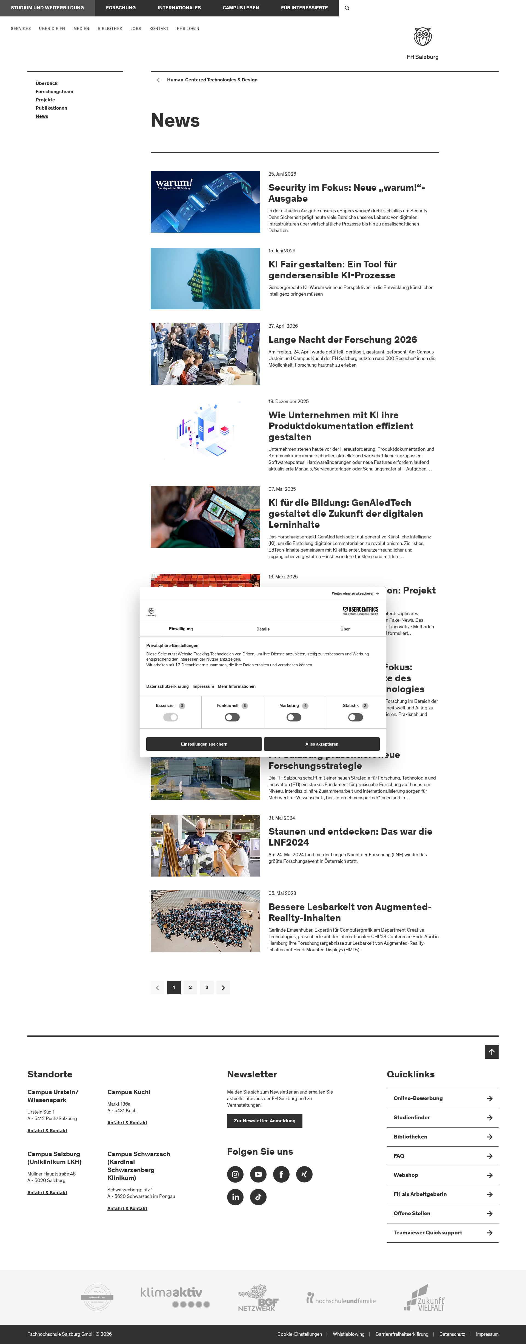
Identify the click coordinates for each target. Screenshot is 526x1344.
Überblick (47, 83)
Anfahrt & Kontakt (47, 1131)
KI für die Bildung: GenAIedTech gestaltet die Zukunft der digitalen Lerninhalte (345, 514)
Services (22, 28)
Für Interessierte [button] (304, 8)
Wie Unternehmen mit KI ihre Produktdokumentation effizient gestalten (340, 427)
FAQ (399, 1156)
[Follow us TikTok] (258, 1199)
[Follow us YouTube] (258, 1176)
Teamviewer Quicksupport (428, 1233)
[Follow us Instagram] (235, 1176)
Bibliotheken (410, 1137)
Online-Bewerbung (418, 1099)
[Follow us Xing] (304, 1176)
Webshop (406, 1176)
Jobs (136, 28)
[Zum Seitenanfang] (492, 1052)
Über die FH (53, 28)
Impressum (487, 1334)
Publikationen (51, 108)
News (42, 116)
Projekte (45, 100)
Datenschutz (452, 1334)
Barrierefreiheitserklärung (402, 1334)
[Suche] (347, 8)
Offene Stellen (412, 1214)
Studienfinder (412, 1118)
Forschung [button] (121, 8)
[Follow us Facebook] (281, 1176)
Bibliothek (110, 28)
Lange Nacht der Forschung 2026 (342, 341)
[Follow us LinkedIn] (235, 1199)
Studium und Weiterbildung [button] (47, 8)
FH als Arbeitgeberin (420, 1195)
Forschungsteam (54, 92)
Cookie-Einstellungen (300, 1334)
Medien (83, 28)
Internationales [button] (179, 8)
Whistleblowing (349, 1334)
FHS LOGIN (188, 28)
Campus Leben (241, 8)
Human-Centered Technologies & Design (212, 80)
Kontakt (159, 28)
